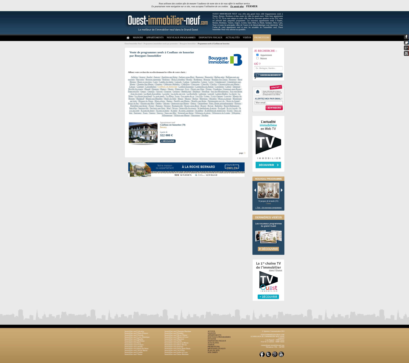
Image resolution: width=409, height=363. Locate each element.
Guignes (176, 91)
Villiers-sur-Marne (182, 115)
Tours (145, 113)
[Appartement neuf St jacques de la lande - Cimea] (270, 191)
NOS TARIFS (213, 352)
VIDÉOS (247, 37)
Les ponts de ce (187, 96)
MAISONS (138, 37)
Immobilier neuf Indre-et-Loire (176, 352)
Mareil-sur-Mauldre (154, 98)
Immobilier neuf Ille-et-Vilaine (176, 335)
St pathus (199, 110)
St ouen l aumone (186, 110)
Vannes (152, 113)
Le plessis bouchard (143, 96)
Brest (240, 79)
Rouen (203, 106)
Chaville (205, 84)
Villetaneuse (167, 115)
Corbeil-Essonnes (186, 87)
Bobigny (166, 79)
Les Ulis (199, 96)
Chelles (213, 84)
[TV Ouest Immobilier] (268, 304)
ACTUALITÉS (233, 37)
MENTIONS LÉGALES (216, 348)
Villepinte (236, 113)
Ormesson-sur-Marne (180, 103)
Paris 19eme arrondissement (221, 103)
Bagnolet (209, 77)
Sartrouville (143, 108)
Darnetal (236, 87)
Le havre (233, 94)
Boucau (207, 79)
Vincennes (195, 115)
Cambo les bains (166, 82)
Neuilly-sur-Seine (198, 101)
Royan (210, 106)
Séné (169, 108)
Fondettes (217, 89)
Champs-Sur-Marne (145, 84)
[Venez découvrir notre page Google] (275, 357)
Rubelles (219, 106)
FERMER (252, 6)
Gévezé (159, 91)
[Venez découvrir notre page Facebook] (262, 357)
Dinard (147, 89)
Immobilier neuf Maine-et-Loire (176, 337)
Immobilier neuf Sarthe (173, 341)
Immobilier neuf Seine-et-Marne (177, 343)
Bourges (232, 79)
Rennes (167, 106)
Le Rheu (170, 96)
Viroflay (204, 115)
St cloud (221, 108)
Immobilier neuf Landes (134, 352)
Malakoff (140, 98)
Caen (155, 82)
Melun (195, 98)
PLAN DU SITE (214, 350)
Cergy (211, 82)
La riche (166, 94)
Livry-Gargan (217, 96)
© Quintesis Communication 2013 (273, 331)
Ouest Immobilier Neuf (133, 44)
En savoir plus (237, 6)
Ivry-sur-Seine (236, 91)
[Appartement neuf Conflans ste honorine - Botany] (146, 132)
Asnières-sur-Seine (169, 77)
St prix (230, 110)
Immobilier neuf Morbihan (135, 341)
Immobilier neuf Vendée (134, 347)
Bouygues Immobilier (188, 44)
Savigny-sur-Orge (157, 108)
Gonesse (167, 91)
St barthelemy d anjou (206, 108)
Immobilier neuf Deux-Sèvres (176, 345)
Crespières (219, 87)
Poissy (151, 106)
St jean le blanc (162, 110)
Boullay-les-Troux (220, 79)
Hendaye (196, 91)
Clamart (140, 87)
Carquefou (195, 82)
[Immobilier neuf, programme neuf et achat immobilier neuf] (168, 34)
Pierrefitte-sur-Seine (138, 106)
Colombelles (150, 87)
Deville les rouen (135, 89)
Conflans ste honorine (167, 87)
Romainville (177, 106)
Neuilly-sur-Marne (182, 101)
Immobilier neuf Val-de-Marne (136, 350)
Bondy (189, 79)
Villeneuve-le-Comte (221, 113)
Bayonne (140, 79)
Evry (187, 89)
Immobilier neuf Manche (134, 339)
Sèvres (175, 108)
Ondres (159, 103)
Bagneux (200, 77)
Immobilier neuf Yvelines (134, 345)
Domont (155, 89)
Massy (180, 98)
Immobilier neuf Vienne (133, 354)
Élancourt (179, 89)
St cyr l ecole (232, 108)
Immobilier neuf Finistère (174, 333)
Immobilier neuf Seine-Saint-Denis (177, 348)
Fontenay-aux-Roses (232, 89)
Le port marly (159, 96)
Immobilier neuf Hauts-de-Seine (136, 348)
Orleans (166, 103)
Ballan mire (219, 77)
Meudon (213, 98)
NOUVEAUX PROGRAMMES (181, 37)
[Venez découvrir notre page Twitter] (268, 357)
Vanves (160, 113)
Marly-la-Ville (170, 98)
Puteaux (159, 106)
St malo (174, 110)
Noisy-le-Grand (232, 101)
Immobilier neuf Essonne (174, 347)
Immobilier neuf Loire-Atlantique (137, 337)
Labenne (202, 94)
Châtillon (185, 84)
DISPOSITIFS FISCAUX (210, 37)
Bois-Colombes (178, 79)
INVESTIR (212, 339)
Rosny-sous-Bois (191, 106)
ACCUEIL (211, 331)
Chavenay (195, 84)
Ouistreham (203, 103)
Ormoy (193, 103)
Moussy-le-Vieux (145, 101)
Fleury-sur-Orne (197, 89)
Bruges (133, 82)
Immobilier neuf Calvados (134, 331)
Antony (157, 77)
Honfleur (205, 91)
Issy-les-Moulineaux (220, 91)
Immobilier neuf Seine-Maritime (177, 354)
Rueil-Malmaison (231, 106)
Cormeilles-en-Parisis (204, 87)
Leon (177, 96)
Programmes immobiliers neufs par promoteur (161, 44)
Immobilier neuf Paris (133, 343)
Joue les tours (136, 94)
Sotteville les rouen (187, 108)
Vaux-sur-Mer (170, 113)
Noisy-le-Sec (133, 103)
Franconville (133, 91)
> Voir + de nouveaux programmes (268, 207)
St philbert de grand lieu (215, 110)
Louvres (227, 96)
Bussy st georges (144, 82)
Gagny (143, 91)
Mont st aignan (224, 98)
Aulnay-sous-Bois (186, 77)
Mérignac (204, 98)
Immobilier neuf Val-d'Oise (175, 350)
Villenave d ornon (203, 113)
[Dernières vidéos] (268, 258)
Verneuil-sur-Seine (186, 113)
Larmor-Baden (221, 94)
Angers (142, 77)
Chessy (132, 87)
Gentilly (151, 91)
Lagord (211, 94)
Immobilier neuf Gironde (134, 335)
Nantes (169, 101)
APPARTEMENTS (155, 37)
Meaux (188, 98)
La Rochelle (192, 94)
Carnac (186, 82)
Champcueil (220, 82)
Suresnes (137, 113)
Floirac (209, 89)
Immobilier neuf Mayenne (174, 339)
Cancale (178, 82)
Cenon (204, 82)
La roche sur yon (178, 94)
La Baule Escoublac (152, 94)
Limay (207, 96)
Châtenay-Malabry (172, 84)
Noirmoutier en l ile (216, 101)
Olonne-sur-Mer (147, 103)
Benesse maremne (153, 79)
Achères (134, 77)
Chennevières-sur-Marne (228, 84)
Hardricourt (186, 91)
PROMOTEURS (261, 37)
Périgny (238, 103)
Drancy (163, 89)
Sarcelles (133, 108)
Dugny (171, 89)
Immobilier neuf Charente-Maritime (178, 331)
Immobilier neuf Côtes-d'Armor (136, 333)
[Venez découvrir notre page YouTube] (281, 357)
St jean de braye (148, 110)
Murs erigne (160, 101)
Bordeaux (198, 79)
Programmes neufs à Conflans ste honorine (213, 44)
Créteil (228, 87)
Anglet (149, 77)
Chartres (158, 84)
